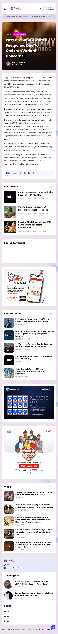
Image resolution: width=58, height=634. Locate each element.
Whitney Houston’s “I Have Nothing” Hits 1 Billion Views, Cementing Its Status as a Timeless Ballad (33, 544)
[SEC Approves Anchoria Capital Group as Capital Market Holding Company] (9, 348)
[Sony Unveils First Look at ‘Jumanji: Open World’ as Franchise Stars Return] (9, 496)
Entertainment (20, 34)
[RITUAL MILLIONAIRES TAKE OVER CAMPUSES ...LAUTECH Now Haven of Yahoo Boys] (8, 584)
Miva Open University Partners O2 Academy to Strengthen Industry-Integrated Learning (34, 333)
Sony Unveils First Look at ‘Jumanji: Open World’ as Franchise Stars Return (33, 493)
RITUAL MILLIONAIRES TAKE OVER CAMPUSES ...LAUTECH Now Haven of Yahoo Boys (33, 583)
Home (8, 34)
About (6, 616)
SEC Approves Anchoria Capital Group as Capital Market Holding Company (33, 345)
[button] (38, 173)
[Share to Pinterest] (25, 173)
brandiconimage (45, 629)
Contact (7, 621)
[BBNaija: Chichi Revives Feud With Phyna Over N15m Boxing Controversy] (10, 227)
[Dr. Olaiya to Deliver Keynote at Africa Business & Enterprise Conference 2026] (9, 323)
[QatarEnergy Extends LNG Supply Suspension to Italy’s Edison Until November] (9, 373)
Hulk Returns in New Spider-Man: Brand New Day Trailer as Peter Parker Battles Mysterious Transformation (32, 519)
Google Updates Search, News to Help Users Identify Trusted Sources (34, 594)
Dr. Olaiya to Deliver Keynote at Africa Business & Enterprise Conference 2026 (33, 320)
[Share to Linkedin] (29, 173)
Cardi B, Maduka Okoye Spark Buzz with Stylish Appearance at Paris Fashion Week (34, 506)
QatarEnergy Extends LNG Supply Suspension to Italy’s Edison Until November (30, 371)
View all (51, 186)
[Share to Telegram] (33, 173)
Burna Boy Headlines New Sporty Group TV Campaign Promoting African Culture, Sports (34, 532)
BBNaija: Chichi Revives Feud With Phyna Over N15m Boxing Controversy (34, 225)
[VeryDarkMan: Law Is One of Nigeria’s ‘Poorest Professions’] (10, 212)
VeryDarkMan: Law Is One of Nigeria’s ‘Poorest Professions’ (33, 208)
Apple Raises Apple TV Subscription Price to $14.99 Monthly (35, 193)
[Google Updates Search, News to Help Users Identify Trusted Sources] (8, 595)
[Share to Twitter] (20, 173)
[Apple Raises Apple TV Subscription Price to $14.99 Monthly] (10, 197)
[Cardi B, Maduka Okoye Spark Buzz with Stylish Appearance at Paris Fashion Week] (9, 509)
